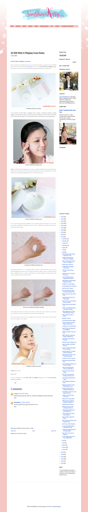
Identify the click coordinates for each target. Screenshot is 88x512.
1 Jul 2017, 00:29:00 (25, 402)
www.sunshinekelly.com (64, 96)
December (64, 239)
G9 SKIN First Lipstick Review (68, 284)
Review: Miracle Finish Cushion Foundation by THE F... (68, 254)
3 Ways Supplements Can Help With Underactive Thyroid (68, 312)
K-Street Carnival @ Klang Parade (67, 270)
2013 (62, 459)
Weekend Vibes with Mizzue (68, 404)
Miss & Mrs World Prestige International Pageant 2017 (68, 291)
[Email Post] (15, 382)
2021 (62, 228)
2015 (62, 454)
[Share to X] (14, 55)
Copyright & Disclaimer (67, 26)
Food (52, 26)
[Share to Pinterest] (16, 55)
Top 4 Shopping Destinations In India (68, 381)
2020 (62, 230)
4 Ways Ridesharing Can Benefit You (69, 305)
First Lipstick (29, 66)
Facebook (13, 379)
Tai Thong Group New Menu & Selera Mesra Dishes (68, 426)
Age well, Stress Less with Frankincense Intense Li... (68, 407)
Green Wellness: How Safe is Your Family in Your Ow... (69, 392)
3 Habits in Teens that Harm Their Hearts (68, 395)
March (63, 445)
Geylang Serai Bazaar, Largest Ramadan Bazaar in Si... (68, 385)
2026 (62, 217)
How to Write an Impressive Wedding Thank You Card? (68, 374)
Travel (36, 26)
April (63, 443)
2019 (62, 232)
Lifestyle (18, 26)
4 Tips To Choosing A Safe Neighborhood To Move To (68, 277)
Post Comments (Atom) (21, 433)
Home (12, 26)
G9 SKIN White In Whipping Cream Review (68, 267)
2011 (62, 463)
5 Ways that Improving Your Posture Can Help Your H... (68, 368)
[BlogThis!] (12, 55)
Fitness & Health (44, 26)
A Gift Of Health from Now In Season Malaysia (68, 414)
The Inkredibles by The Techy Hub (69, 286)
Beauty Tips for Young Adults (68, 399)
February (64, 447)
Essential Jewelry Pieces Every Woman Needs (68, 298)
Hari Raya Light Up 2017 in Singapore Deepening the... (68, 388)
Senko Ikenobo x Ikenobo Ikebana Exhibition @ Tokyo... (69, 281)
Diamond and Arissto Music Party (69, 342)
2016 (62, 452)
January (64, 449)
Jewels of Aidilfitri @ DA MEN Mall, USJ (68, 344)
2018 (62, 234)
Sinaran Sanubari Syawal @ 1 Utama (68, 417)
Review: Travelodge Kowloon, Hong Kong (67, 111)
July (63, 250)
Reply (15, 398)
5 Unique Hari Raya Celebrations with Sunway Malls (69, 430)
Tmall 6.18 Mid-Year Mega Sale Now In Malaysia (68, 328)
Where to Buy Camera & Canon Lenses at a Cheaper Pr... (68, 261)
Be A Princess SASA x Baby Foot (68, 424)
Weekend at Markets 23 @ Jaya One (69, 332)
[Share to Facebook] (15, 55)
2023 (62, 223)
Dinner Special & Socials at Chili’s (68, 315)
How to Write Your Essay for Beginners (68, 433)
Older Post (53, 431)
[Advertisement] (44, 39)
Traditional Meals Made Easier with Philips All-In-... (68, 410)
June (63, 252)
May (63, 440)
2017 (62, 237)
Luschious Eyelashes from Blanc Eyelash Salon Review (69, 351)
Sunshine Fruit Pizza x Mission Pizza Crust (68, 274)
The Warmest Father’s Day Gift (68, 358)
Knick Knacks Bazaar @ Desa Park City (68, 339)
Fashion (30, 26)
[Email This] (11, 55)
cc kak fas (16, 393)
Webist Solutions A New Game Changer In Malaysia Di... (68, 335)
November (64, 241)
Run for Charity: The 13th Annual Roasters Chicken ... (69, 301)
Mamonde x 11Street (66, 318)
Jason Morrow (49, 506)
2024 (62, 221)
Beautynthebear (17, 402)
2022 (62, 225)
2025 (62, 219)
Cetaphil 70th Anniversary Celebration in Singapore (67, 258)
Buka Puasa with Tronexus (67, 288)
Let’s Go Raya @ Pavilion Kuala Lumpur (68, 378)
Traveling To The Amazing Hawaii (69, 326)
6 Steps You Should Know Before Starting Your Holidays (69, 308)
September (64, 245)
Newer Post (13, 431)
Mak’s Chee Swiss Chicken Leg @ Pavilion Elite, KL (69, 421)
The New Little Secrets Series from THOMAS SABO (68, 437)
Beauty (24, 26)
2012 (62, 461)
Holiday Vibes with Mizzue (67, 264)
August (64, 247)
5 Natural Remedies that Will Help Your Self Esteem (68, 323)
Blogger (59, 506)
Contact (57, 26)
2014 (62, 456)
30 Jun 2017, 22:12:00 (23, 393)
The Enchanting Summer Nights (69, 320)
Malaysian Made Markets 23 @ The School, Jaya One (68, 355)
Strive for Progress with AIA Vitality (68, 371)
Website (19, 379)
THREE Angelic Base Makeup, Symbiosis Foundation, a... (68, 401)
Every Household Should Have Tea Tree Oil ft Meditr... (69, 364)
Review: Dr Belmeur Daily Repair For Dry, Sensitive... (69, 348)
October (64, 243)
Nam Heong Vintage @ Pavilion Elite (68, 361)
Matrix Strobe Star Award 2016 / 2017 (69, 294)
